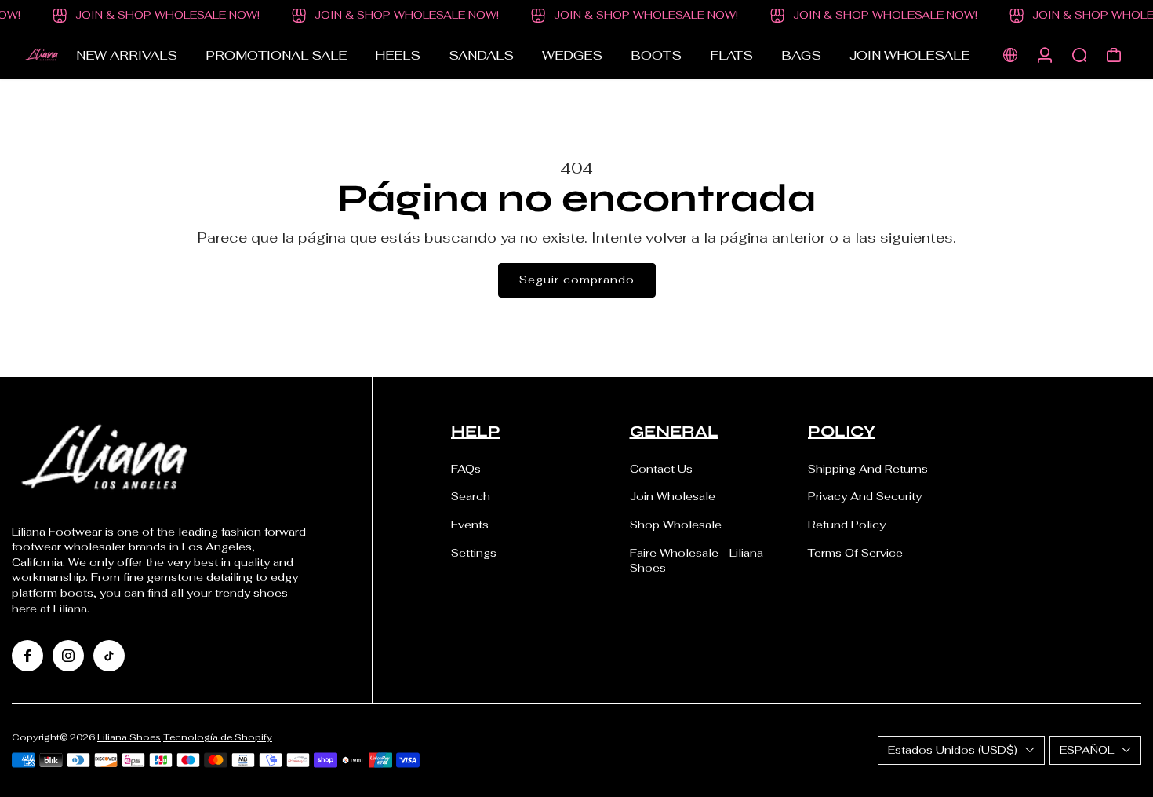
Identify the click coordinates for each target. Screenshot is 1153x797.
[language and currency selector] (1010, 55)
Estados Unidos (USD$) (952, 750)
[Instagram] (68, 655)
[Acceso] (1044, 55)
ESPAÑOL (1087, 750)
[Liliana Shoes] (43, 55)
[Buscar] (1079, 55)
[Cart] (1113, 55)
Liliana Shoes (129, 737)
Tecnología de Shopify (217, 737)
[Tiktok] (109, 655)
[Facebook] (27, 655)
